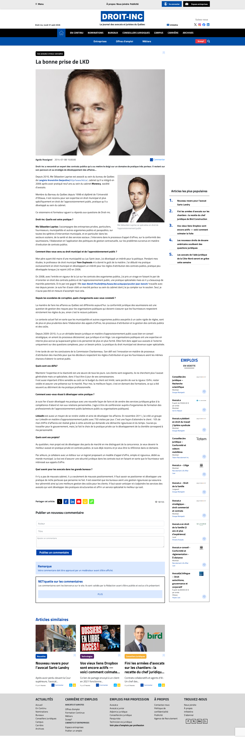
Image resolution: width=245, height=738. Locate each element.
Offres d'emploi (124, 41)
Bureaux (113, 33)
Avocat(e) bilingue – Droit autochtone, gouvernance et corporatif (181, 580)
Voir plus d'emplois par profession (127, 725)
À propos (111, 4)
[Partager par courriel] (78, 501)
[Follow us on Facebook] (204, 24)
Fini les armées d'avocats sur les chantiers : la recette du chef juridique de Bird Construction (193, 215)
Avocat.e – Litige (180, 465)
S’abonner (189, 715)
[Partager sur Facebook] (66, 501)
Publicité (134, 4)
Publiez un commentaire (54, 552)
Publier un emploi (73, 730)
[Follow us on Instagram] (199, 24)
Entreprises (100, 41)
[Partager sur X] (59, 501)
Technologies (87, 656)
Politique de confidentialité (161, 710)
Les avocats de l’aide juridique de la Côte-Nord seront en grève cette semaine (193, 258)
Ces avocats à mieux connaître (50, 53)
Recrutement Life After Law (180, 472)
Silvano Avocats (178, 539)
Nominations (95, 33)
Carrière (173, 33)
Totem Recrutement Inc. (180, 457)
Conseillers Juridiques (136, 33)
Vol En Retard (177, 410)
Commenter (59, 685)
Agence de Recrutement (166, 718)
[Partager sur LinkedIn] (72, 501)
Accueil (39, 705)
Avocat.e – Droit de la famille (180, 484)
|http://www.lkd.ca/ (63, 180)
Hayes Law (176, 597)
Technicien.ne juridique (121, 722)
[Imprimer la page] (85, 501)
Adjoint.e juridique (118, 711)
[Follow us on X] (195, 24)
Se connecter (174, 4)
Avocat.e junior (117, 708)
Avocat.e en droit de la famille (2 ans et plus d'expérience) (180, 529)
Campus (158, 33)
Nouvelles (41, 656)
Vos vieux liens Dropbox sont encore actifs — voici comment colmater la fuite (192, 229)
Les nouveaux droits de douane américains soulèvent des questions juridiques (192, 244)
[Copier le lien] (91, 501)
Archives (188, 33)
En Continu (76, 33)
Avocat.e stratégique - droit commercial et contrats (180, 506)
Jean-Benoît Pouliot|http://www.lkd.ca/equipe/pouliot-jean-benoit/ (115, 283)
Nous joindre (122, 4)
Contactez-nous (161, 705)
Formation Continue (75, 712)
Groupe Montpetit (178, 392)
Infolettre (174, 24)
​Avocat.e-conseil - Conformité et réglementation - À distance (181, 552)
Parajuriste (115, 718)
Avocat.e (176, 400)
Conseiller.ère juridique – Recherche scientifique (179, 382)
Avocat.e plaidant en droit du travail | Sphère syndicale (181, 422)
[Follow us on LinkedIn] (208, 24)
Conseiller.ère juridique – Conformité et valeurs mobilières (179, 445)
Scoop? (201, 41)
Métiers (146, 41)
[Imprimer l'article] (74, 685)
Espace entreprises (199, 4)
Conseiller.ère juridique (121, 715)
